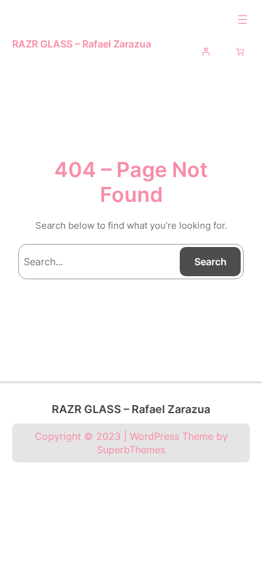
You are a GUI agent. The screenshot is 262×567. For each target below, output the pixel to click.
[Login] (206, 51)
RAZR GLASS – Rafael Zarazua (81, 44)
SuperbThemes (131, 450)
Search (210, 262)
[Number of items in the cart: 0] (240, 51)
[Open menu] (242, 19)
